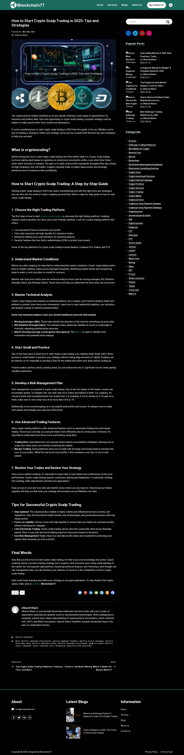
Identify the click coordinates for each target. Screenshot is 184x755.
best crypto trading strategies (33, 641)
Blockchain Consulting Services (144, 168)
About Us (137, 5)
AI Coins (132, 141)
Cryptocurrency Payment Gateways (145, 207)
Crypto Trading (24, 637)
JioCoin (132, 247)
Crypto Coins (135, 172)
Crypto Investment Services (142, 176)
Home (100, 5)
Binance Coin (135, 152)
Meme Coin (134, 258)
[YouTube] (142, 33)
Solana (132, 282)
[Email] (96, 592)
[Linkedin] (91, 592)
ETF (130, 231)
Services (112, 5)
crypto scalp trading (91, 641)
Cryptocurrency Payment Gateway (145, 203)
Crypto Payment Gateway (140, 180)
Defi (130, 219)
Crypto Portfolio (136, 184)
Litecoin (132, 255)
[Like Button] (15, 592)
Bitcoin (132, 156)
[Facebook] (113, 592)
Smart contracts (136, 278)
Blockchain (134, 160)
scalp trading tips (43, 646)
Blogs (125, 5)
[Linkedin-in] (24, 717)
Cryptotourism (136, 211)
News (131, 266)
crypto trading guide (44, 643)
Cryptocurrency (136, 200)
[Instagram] (149, 33)
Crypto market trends (65, 641)
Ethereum (133, 235)
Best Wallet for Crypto (139, 149)
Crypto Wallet (135, 196)
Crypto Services (136, 188)
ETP (131, 239)
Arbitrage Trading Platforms (142, 145)
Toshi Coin (134, 290)
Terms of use (166, 752)
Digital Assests (136, 223)
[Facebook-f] (14, 717)
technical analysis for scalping (73, 646)
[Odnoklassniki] (107, 592)
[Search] (168, 21)
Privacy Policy (151, 752)
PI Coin (132, 274)
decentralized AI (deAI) (140, 215)
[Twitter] (80, 592)
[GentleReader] (102, 592)
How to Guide (135, 243)
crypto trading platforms (73, 643)
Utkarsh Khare (149, 59)
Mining (132, 262)
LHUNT (132, 251)
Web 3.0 (132, 294)
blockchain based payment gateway (145, 164)
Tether (132, 286)
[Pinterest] (85, 592)
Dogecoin (133, 227)
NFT (131, 270)
